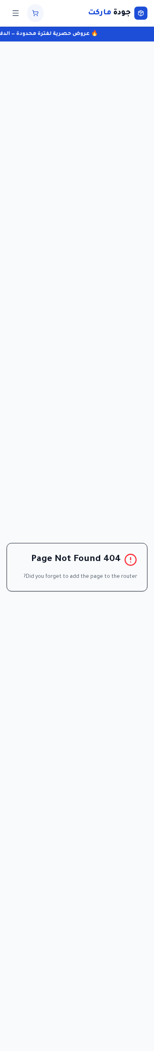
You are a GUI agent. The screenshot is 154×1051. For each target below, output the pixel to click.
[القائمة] (16, 13)
